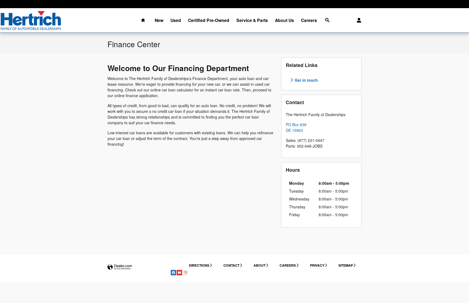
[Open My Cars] (357, 20)
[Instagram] (185, 272)
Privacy (317, 265)
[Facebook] (173, 272)
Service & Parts (252, 20)
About (259, 265)
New (159, 20)
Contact (231, 265)
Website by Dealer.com (119, 267)
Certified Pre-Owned (208, 20)
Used (175, 20)
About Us (284, 20)
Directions (199, 265)
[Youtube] (179, 272)
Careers (309, 20)
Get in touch (306, 80)
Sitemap (345, 265)
